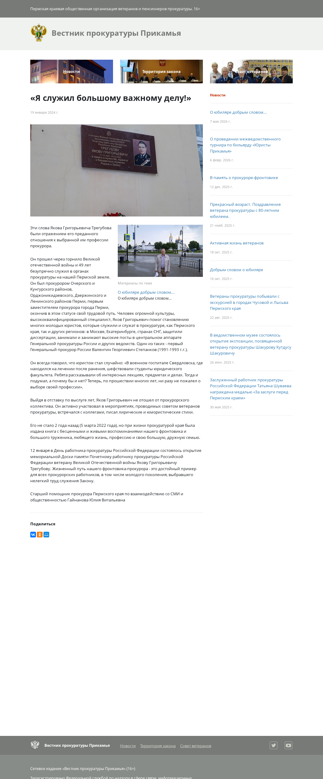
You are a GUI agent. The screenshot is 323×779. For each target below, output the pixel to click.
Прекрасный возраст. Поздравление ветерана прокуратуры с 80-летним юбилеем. (245, 210)
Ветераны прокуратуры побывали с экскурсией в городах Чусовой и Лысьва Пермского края (249, 302)
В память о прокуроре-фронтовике (244, 177)
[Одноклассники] (40, 534)
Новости (71, 71)
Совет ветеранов (251, 71)
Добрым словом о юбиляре (236, 269)
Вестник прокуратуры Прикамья (77, 745)
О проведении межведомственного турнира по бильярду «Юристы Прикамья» (245, 145)
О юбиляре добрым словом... (146, 292)
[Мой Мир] (46, 534)
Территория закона (161, 71)
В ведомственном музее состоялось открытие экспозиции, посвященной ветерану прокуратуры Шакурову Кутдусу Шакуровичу (250, 344)
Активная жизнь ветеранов (237, 243)
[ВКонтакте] (33, 534)
